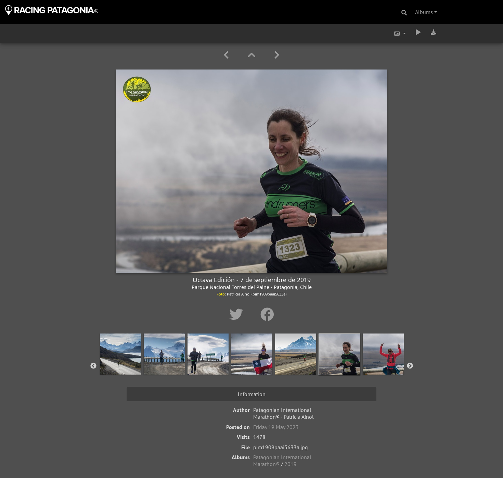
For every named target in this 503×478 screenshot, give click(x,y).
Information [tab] (252, 394)
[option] (120, 365)
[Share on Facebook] (267, 314)
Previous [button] (93, 366)
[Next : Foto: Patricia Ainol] (277, 55)
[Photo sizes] (399, 33)
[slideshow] (418, 32)
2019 (290, 464)
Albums (424, 12)
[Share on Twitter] (238, 314)
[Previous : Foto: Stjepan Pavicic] (227, 55)
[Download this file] (433, 32)
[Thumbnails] (253, 55)
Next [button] (410, 366)
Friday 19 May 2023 (276, 427)
